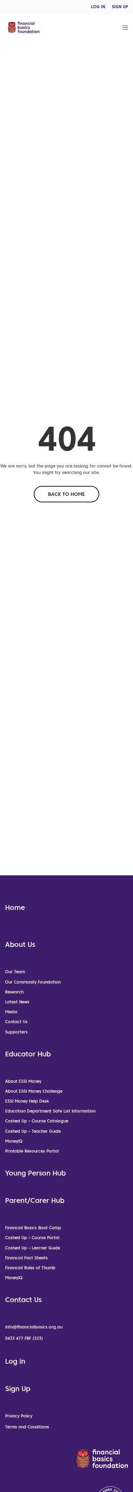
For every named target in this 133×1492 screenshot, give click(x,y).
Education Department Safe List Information (50, 1111)
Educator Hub (28, 1054)
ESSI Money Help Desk (27, 1101)
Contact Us (16, 1021)
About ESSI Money (23, 1081)
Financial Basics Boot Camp (33, 1227)
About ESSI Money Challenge (33, 1091)
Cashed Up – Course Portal (32, 1237)
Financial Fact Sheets (26, 1257)
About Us (20, 944)
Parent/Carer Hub (34, 1200)
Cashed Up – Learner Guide (32, 1247)
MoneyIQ (14, 1141)
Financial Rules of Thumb (30, 1267)
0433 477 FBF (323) (24, 1338)
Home (15, 907)
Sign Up (17, 1389)
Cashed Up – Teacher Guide (33, 1131)
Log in (15, 1361)
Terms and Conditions (27, 1426)
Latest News (17, 1001)
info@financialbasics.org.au (33, 1326)
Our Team (15, 971)
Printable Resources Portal (32, 1151)
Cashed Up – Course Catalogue (36, 1120)
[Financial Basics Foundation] (23, 27)
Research (14, 991)
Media (11, 1011)
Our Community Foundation (33, 982)
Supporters (16, 1031)
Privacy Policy (18, 1415)
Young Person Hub (35, 1173)
